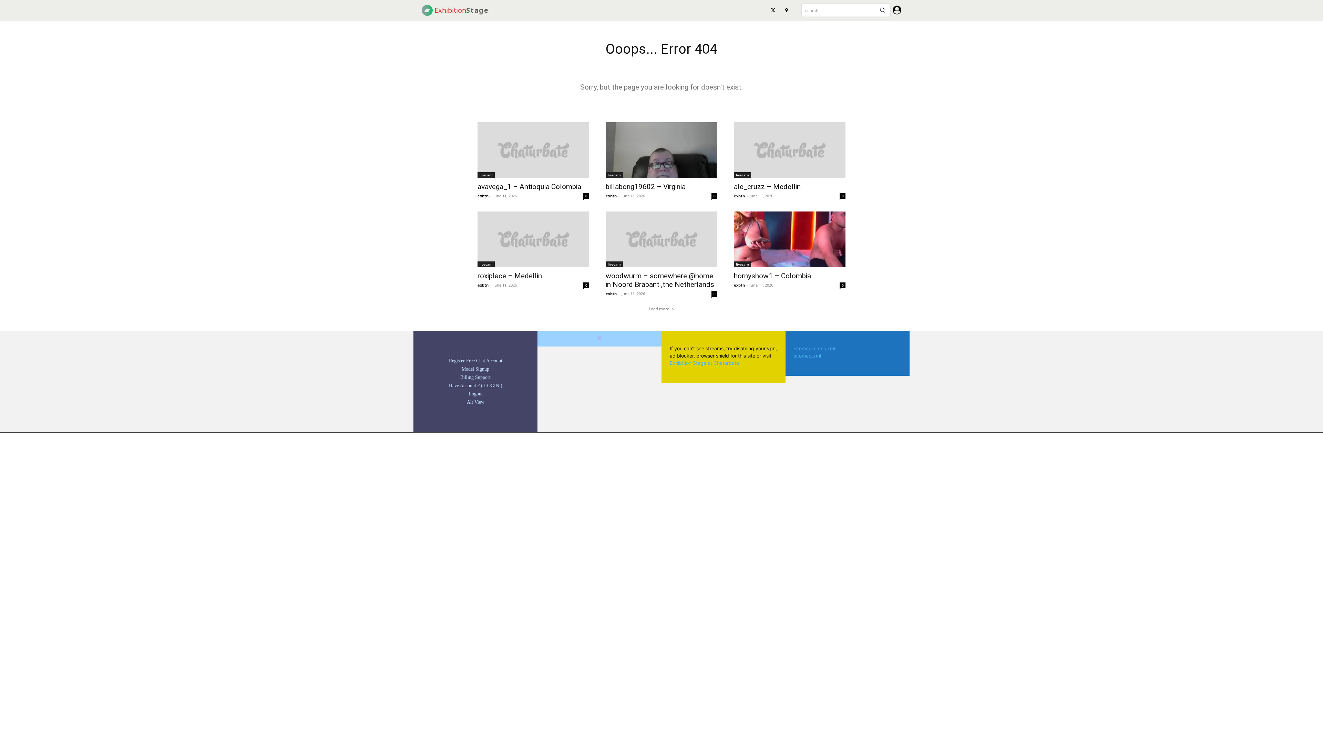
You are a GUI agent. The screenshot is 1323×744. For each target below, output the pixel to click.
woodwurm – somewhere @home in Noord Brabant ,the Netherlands (660, 280)
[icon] (897, 11)
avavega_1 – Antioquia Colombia (529, 187)
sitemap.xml (807, 356)
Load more (659, 309)
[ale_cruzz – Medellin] (789, 150)
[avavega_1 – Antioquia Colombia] (533, 150)
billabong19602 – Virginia (646, 187)
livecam (486, 175)
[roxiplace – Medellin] (533, 239)
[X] (773, 10)
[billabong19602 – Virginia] (661, 150)
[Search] (882, 10)
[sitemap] (786, 10)
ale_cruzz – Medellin (767, 187)
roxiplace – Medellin (510, 276)
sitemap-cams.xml (814, 348)
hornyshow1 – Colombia (772, 276)
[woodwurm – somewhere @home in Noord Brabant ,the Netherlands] (661, 239)
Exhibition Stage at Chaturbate (704, 363)
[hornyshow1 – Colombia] (789, 239)
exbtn (483, 195)
